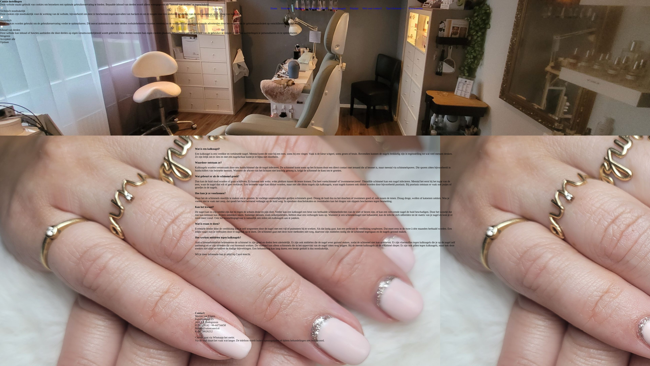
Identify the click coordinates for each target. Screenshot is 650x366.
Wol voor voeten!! (372, 8)
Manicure (300, 8)
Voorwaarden (415, 8)
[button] (149, 36)
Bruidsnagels (339, 8)
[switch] (1, 17)
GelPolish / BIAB (318, 8)
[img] (216, 8)
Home (273, 8)
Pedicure (285, 8)
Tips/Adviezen (394, 8)
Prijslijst (354, 8)
